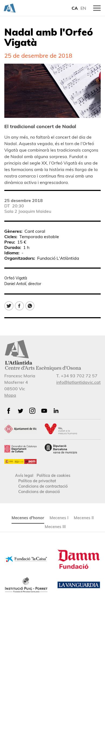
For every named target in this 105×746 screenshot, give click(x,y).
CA (75, 8)
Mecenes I (59, 517)
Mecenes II (84, 517)
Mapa (10, 395)
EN (83, 8)
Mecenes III (55, 526)
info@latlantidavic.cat (78, 382)
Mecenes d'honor (28, 517)
